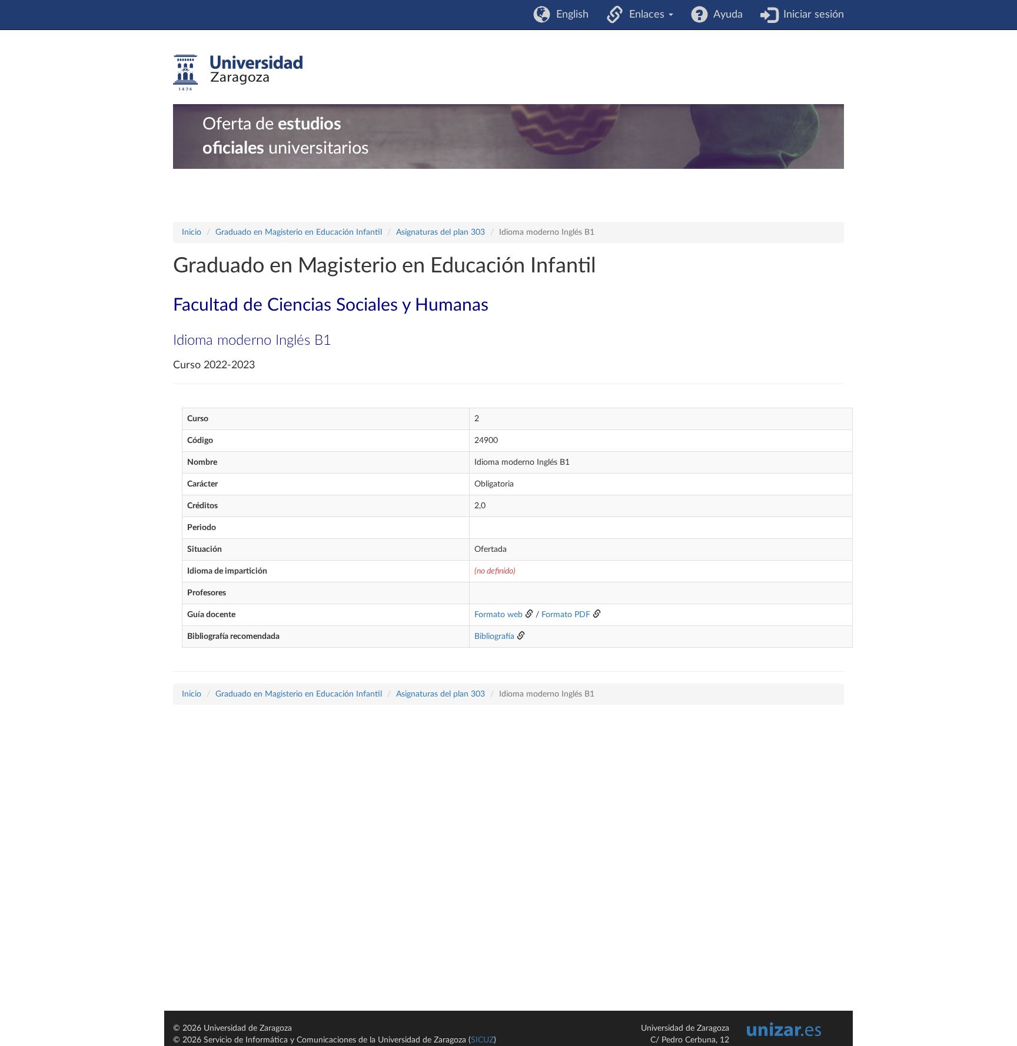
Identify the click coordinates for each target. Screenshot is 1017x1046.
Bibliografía (494, 636)
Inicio (191, 232)
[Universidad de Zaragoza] (238, 73)
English (569, 14)
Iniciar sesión (810, 14)
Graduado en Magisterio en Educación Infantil (298, 232)
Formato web (498, 615)
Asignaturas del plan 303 (440, 232)
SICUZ (482, 1040)
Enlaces (645, 14)
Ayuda (725, 14)
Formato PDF (565, 615)
